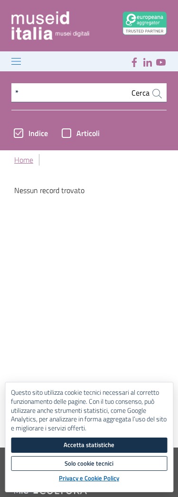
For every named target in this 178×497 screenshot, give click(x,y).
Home (23, 160)
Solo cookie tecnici (89, 463)
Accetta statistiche (89, 444)
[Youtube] (161, 61)
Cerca (141, 92)
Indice (38, 133)
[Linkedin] (147, 61)
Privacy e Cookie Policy (89, 478)
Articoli (88, 133)
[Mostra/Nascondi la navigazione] (16, 61)
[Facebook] (134, 61)
